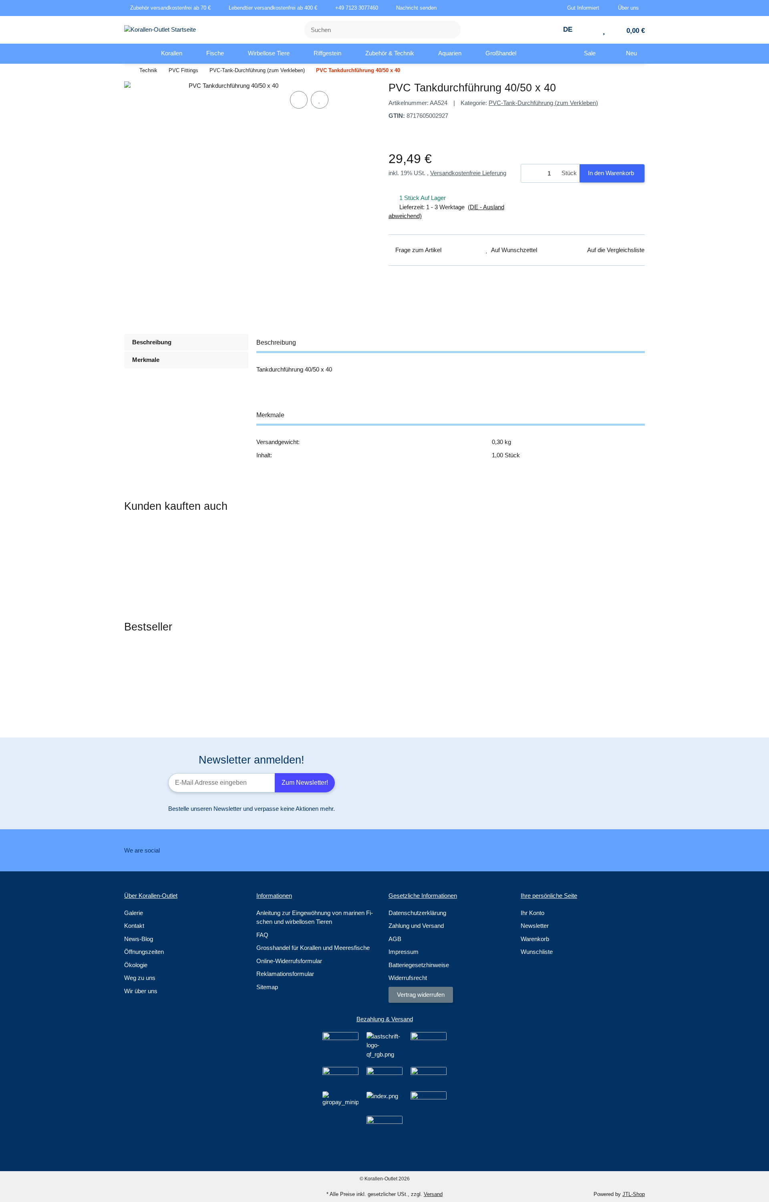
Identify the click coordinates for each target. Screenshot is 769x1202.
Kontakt (134, 925)
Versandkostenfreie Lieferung (468, 173)
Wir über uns (140, 991)
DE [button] (568, 29)
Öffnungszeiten (144, 951)
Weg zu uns (139, 977)
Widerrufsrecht (408, 977)
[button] (586, 8)
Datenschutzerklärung (417, 912)
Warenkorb (535, 938)
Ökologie (135, 965)
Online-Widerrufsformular (289, 961)
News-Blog (138, 938)
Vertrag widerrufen (421, 994)
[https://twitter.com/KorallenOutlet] (369, 850)
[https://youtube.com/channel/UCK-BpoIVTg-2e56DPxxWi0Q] (420, 850)
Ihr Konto (532, 912)
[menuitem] (134, 54)
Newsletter (535, 925)
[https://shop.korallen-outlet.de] (134, 54)
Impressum (404, 951)
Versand (433, 1194)
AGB (395, 938)
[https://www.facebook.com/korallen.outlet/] (344, 850)
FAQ (262, 934)
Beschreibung (151, 342)
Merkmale (145, 359)
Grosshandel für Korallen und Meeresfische (313, 947)
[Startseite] (126, 71)
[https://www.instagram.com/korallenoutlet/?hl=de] (395, 850)
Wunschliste (537, 951)
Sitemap (267, 987)
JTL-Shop (633, 1194)
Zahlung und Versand (416, 925)
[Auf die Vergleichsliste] (299, 100)
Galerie (133, 912)
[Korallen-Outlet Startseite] (160, 29)
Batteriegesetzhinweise (419, 965)
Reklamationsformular (285, 973)
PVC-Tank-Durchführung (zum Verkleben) (543, 102)
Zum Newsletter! (305, 782)
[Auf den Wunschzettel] (319, 100)
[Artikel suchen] (450, 30)
